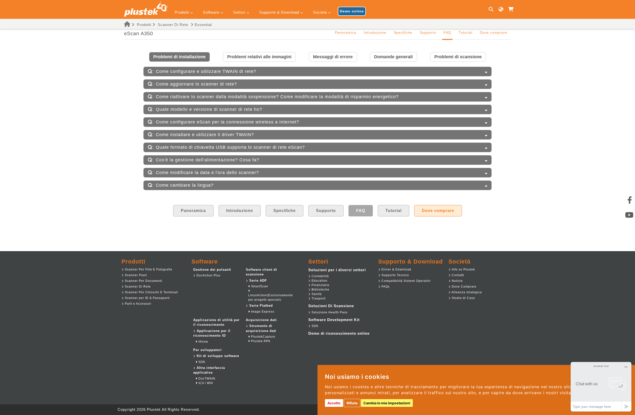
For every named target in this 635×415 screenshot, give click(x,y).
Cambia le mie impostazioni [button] (386, 403)
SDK (201, 362)
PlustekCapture (262, 336)
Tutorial (465, 32)
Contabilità (320, 276)
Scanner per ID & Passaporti (147, 298)
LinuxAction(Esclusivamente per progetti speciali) (270, 297)
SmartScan (259, 286)
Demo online (352, 11)
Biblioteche (320, 289)
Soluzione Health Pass (329, 312)
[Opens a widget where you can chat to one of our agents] (601, 386)
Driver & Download (396, 269)
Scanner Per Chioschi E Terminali (151, 292)
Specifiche (403, 32)
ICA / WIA (205, 383)
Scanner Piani (135, 275)
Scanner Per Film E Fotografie (148, 269)
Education (319, 280)
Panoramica (345, 32)
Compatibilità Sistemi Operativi (406, 281)
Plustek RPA (260, 341)
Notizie (457, 281)
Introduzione (375, 32)
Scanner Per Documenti (143, 281)
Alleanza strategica (466, 292)
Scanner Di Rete (173, 25)
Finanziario (320, 285)
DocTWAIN (206, 378)
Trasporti (318, 298)
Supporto (428, 32)
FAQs (385, 286)
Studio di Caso (463, 298)
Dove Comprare (463, 286)
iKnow (202, 341)
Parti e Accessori (137, 303)
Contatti (457, 275)
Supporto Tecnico (395, 275)
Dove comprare (493, 32)
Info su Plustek (463, 269)
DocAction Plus (208, 275)
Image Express (262, 311)
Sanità (316, 294)
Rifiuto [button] (352, 403)
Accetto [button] (334, 403)
